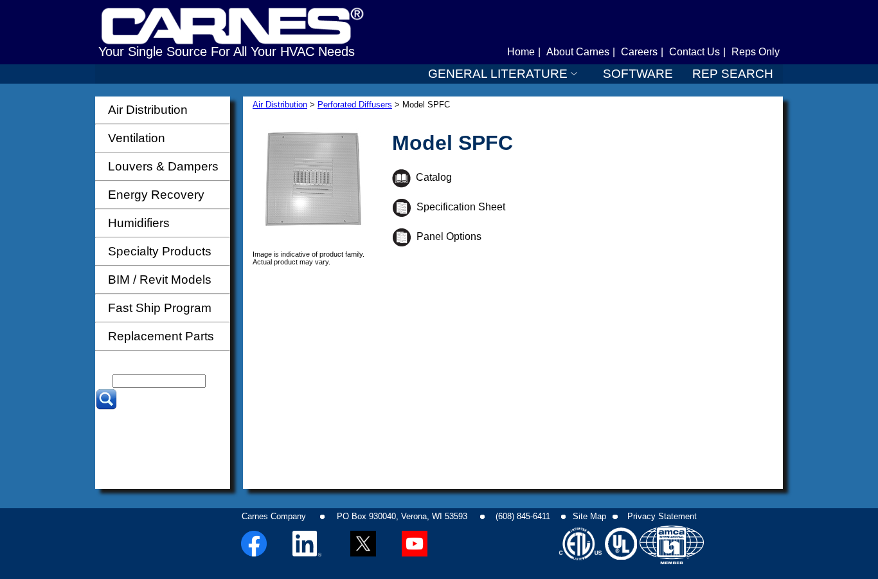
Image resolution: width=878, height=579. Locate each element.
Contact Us (694, 51)
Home (521, 51)
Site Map (589, 516)
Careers (639, 51)
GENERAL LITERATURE (498, 73)
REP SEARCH (732, 73)
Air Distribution (280, 104)
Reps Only (755, 51)
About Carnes (577, 51)
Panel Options (446, 236)
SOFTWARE (638, 73)
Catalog (431, 177)
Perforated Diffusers (355, 104)
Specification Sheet (458, 206)
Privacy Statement (662, 516)
